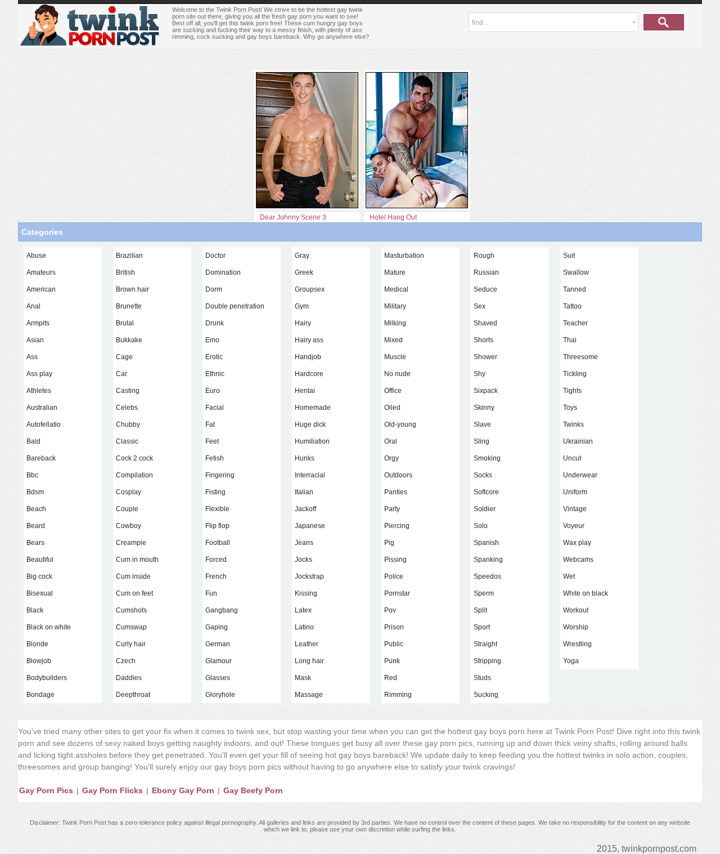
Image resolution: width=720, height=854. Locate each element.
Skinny (484, 408)
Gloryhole (220, 695)
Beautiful (39, 560)
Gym (302, 306)
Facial (214, 408)
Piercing (397, 526)
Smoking (487, 458)
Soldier (485, 509)
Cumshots (131, 610)
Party (392, 509)
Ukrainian (578, 441)
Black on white (48, 627)
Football (217, 543)
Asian (35, 340)
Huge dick (310, 424)
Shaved (485, 323)
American (41, 289)
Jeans (304, 543)
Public (393, 644)
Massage (309, 695)
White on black (585, 593)
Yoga (571, 661)
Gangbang (221, 610)
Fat (210, 424)
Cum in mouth (137, 560)
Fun (211, 593)
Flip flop (217, 526)
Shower (485, 357)
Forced (216, 560)
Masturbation (404, 256)
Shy (479, 374)
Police (393, 576)
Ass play (39, 374)
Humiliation (312, 441)
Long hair (309, 661)
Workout (575, 610)
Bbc (32, 475)
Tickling (575, 374)
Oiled (392, 408)
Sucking (486, 695)
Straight (485, 644)
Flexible (217, 509)
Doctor (215, 256)
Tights (572, 391)
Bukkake (129, 340)
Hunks (304, 458)
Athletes (38, 391)
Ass (32, 357)
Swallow (576, 272)
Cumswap (131, 627)
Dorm (213, 289)
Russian (486, 272)
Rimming (398, 695)
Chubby (128, 424)
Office (393, 391)
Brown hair (132, 289)
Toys (570, 408)
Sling (481, 441)
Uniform (575, 492)
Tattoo (572, 306)
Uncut (572, 458)
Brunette (129, 306)
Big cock (39, 576)
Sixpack (486, 391)
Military (395, 306)
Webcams (578, 560)
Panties (395, 492)
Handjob (308, 357)
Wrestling (577, 644)
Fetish (214, 458)
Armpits (38, 323)
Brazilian (129, 256)
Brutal (125, 323)
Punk (392, 661)
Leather (306, 644)
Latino (304, 627)
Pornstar (397, 593)
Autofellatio (43, 424)
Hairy (303, 323)
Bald (33, 441)
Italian (304, 492)
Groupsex (310, 289)
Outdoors (398, 475)
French (216, 576)
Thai (570, 340)
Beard (35, 526)
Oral (390, 441)
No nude (397, 374)
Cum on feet (134, 593)
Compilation (134, 475)
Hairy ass (309, 340)
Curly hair (131, 644)
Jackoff (305, 509)
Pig (389, 543)
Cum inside (133, 576)
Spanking (488, 560)
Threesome (580, 357)
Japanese (310, 526)
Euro (212, 391)
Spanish (486, 543)
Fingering (220, 475)
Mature (395, 272)
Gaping (216, 627)
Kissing (306, 593)
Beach (36, 509)
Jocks (303, 560)
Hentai (305, 391)
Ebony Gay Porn (183, 790)
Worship (575, 627)
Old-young (400, 424)
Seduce (485, 289)
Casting (128, 391)
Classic (127, 441)
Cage (124, 357)
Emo (212, 340)
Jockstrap (309, 576)
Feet (212, 441)
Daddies (129, 678)
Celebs (127, 408)
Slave (482, 424)
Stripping (487, 661)
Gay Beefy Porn (253, 790)
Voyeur (573, 526)
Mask (303, 678)
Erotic (214, 357)
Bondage (40, 695)
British (125, 272)
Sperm (484, 593)
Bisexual (39, 593)
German (217, 644)
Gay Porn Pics (46, 790)
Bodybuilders (46, 678)
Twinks (573, 424)
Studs (482, 678)
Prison (394, 627)
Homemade (313, 408)
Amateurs (41, 272)
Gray (302, 256)
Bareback (41, 458)
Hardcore (309, 374)
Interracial (310, 475)
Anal (33, 306)
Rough (484, 256)
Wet (569, 576)
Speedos (487, 576)
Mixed (393, 340)
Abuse (36, 256)
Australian (41, 408)
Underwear (580, 475)
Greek (304, 272)
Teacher (575, 323)
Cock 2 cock (134, 458)
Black (34, 610)
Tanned (574, 289)
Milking (395, 323)
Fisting (215, 492)
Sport (482, 627)
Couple (127, 509)
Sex (479, 306)
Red (390, 678)
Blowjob (38, 661)
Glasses (217, 678)
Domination (223, 272)
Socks (483, 475)
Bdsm (35, 492)
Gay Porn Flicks (112, 790)
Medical (396, 289)
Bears (35, 543)
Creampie (131, 543)
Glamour (218, 661)
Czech (126, 661)
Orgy (391, 458)
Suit (569, 256)
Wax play (577, 543)
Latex (303, 610)
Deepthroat (133, 695)
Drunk (214, 323)
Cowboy (128, 526)
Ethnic (214, 374)
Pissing (395, 560)
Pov (390, 610)
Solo (481, 526)
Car (121, 374)
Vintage (575, 509)
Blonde (37, 644)
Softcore (486, 492)
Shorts (483, 340)
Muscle (395, 357)
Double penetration (234, 306)
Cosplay (128, 492)
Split (480, 610)
